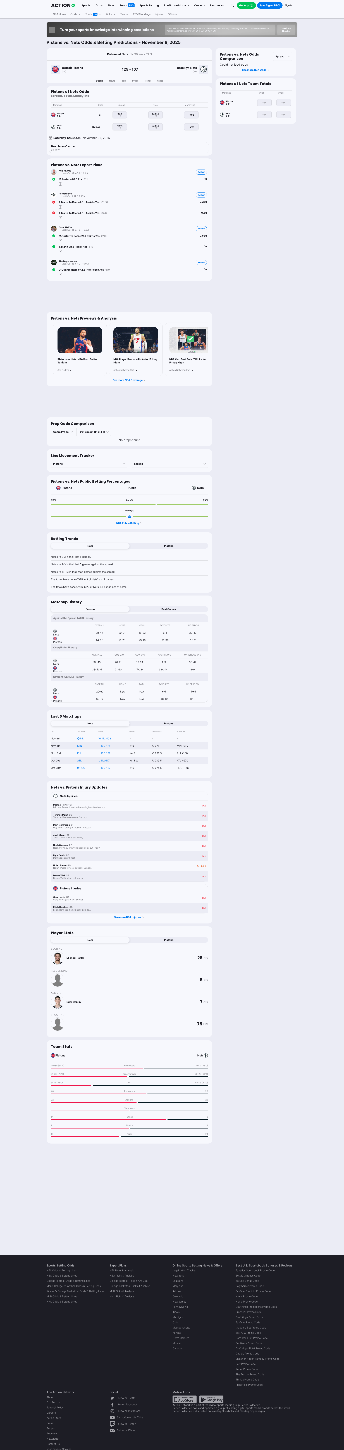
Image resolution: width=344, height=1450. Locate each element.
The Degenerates (68, 261)
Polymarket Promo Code (250, 1285)
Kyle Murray (65, 170)
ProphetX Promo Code (249, 1311)
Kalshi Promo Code (247, 1296)
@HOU (81, 767)
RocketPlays (65, 193)
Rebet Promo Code (247, 1369)
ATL (79, 760)
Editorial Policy (55, 1407)
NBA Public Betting (127, 523)
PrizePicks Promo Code (249, 1384)
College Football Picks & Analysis (128, 1280)
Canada (177, 1348)
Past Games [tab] (168, 609)
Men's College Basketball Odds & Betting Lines (74, 1285)
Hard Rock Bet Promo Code (252, 1337)
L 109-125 (105, 745)
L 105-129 (105, 753)
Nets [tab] (90, 545)
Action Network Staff (123, 370)
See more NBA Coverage (128, 380)
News (112, 80)
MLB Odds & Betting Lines (62, 1296)
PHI (79, 753)
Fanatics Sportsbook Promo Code (255, 1270)
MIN (79, 745)
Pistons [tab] (168, 545)
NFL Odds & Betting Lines (62, 1270)
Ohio (175, 1322)
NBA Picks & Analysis (122, 1275)
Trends (148, 80)
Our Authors (54, 1402)
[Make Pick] (60, 184)
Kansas (177, 1332)
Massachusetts (181, 1327)
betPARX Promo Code (248, 1332)
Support (51, 1428)
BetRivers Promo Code (249, 1343)
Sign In (288, 5)
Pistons (67, 488)
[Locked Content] (129, 516)
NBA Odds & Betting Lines (62, 1275)
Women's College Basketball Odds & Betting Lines (75, 1291)
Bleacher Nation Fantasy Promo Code (258, 1358)
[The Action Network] (63, 5)
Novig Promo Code (247, 1301)
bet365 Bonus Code (247, 1280)
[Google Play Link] (211, 1399)
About (50, 1397)
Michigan (178, 1317)
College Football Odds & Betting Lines (68, 1280)
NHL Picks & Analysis (122, 1296)
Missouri (177, 1343)
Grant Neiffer (66, 227)
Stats (160, 80)
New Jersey (179, 1301)
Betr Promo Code (246, 1363)
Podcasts (52, 1433)
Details (99, 80)
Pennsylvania (180, 1306)
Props (135, 80)
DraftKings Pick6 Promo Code (253, 1348)
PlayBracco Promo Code (250, 1374)
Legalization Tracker (184, 1270)
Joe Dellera (63, 370)
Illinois (176, 1311)
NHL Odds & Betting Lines (62, 1301)
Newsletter (53, 1438)
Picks (123, 80)
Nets (200, 488)
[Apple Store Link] (185, 1399)
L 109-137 (105, 767)
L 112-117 (104, 760)
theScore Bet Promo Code (251, 1327)
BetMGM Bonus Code (248, 1275)
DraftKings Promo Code (249, 1317)
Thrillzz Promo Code (247, 1379)
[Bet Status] (54, 179)
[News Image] (80, 340)
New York (178, 1275)
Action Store (54, 1417)
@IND (80, 738)
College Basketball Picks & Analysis (130, 1285)
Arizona (177, 1291)
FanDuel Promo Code (248, 1322)
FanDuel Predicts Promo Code (253, 1291)
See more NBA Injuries (127, 917)
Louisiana (178, 1280)
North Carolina (181, 1337)
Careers (51, 1412)
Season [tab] (90, 609)
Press (50, 1423)
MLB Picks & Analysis (122, 1291)
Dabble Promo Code (247, 1353)
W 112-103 (105, 738)
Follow (201, 172)
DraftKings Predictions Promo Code (256, 1306)
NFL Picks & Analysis (122, 1270)
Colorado (178, 1296)
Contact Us (53, 1443)
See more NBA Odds (254, 69)
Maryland (178, 1285)
